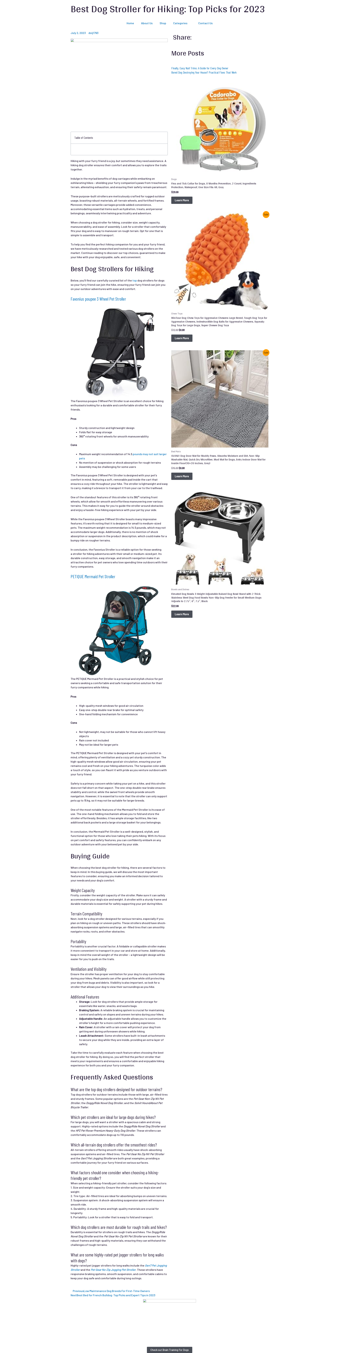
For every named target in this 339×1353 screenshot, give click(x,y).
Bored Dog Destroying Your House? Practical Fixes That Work (204, 72)
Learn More (182, 200)
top (134, 280)
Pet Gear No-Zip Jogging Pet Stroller (113, 1269)
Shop (163, 23)
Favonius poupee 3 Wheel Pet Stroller (98, 298)
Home (130, 23)
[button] (163, 137)
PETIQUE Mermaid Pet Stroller (93, 576)
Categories (180, 23)
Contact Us (205, 23)
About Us (147, 23)
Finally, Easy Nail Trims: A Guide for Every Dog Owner (199, 68)
